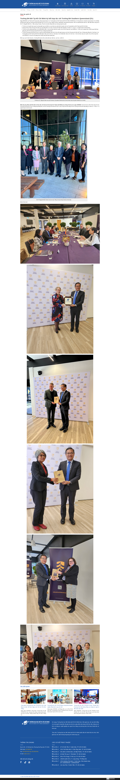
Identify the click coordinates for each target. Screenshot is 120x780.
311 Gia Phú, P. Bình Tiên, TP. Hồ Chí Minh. (69, 765)
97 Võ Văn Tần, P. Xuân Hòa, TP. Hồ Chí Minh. (69, 747)
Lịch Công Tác (65, 5)
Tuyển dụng (57, 5)
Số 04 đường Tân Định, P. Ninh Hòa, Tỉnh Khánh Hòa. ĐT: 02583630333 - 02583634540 (71, 762)
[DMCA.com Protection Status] (110, 779)
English (93, 5)
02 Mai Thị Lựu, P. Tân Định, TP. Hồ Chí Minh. (69, 754)
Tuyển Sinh (83, 10)
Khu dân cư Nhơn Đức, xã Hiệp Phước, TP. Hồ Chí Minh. (72, 751)
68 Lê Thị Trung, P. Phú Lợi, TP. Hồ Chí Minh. (69, 756)
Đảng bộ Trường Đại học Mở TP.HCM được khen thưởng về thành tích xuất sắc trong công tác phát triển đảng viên (60, 707)
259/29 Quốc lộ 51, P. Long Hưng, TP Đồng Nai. (70, 759)
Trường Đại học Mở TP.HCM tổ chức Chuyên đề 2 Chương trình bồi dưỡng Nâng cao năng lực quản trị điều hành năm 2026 (33, 707)
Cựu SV (77, 5)
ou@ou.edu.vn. (27, 753)
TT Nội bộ (82, 5)
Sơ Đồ (71, 5)
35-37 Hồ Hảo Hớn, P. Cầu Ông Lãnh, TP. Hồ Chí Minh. (72, 749)
